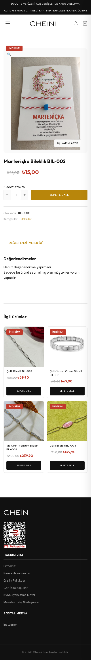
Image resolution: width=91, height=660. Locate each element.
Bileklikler (26, 219)
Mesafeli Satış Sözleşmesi (21, 602)
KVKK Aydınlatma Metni (19, 595)
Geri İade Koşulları (16, 588)
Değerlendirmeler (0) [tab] (26, 243)
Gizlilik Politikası (14, 580)
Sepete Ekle (59, 195)
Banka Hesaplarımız (17, 573)
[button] (9, 54)
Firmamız (10, 566)
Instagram (10, 625)
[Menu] (8, 23)
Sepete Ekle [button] (24, 390)
